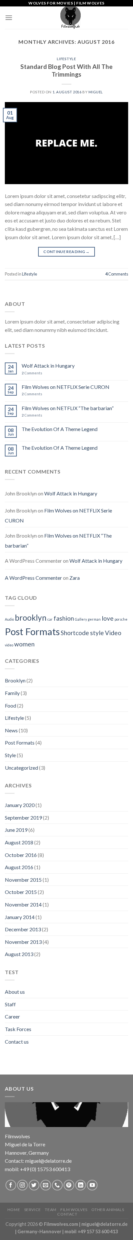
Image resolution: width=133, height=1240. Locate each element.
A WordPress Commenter (33, 578)
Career (12, 1016)
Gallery (81, 619)
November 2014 (23, 904)
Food (10, 705)
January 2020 (20, 805)
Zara (74, 578)
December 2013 (23, 929)
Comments (116, 274)
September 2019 (23, 817)
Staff (10, 1004)
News (11, 730)
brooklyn (30, 617)
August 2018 (19, 842)
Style (10, 755)
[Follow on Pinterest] (69, 1185)
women (24, 644)
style (97, 632)
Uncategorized (21, 768)
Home (13, 1209)
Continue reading (66, 251)
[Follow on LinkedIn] (80, 1185)
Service (32, 1209)
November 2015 (23, 880)
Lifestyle (66, 59)
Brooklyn (15, 680)
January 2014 (20, 917)
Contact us (17, 1041)
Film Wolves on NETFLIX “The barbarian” (68, 408)
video (9, 645)
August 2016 (19, 867)
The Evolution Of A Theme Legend (59, 429)
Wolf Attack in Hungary (48, 365)
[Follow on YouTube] (92, 1185)
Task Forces (18, 1029)
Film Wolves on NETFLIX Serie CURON (65, 387)
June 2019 (16, 830)
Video (113, 632)
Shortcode (75, 632)
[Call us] (57, 1185)
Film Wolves (73, 1209)
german (94, 619)
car (50, 619)
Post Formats (32, 631)
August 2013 (19, 954)
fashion (64, 618)
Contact (67, 1214)
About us (15, 992)
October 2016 (21, 855)
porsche (121, 619)
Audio (9, 619)
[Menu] (9, 17)
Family (12, 693)
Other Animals (107, 1209)
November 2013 (23, 942)
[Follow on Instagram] (22, 1185)
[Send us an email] (45, 1185)
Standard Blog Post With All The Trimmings (66, 70)
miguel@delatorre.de (104, 1224)
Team (50, 1209)
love (108, 618)
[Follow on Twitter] (34, 1185)
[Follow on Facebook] (10, 1185)
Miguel (95, 92)
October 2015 (21, 892)
